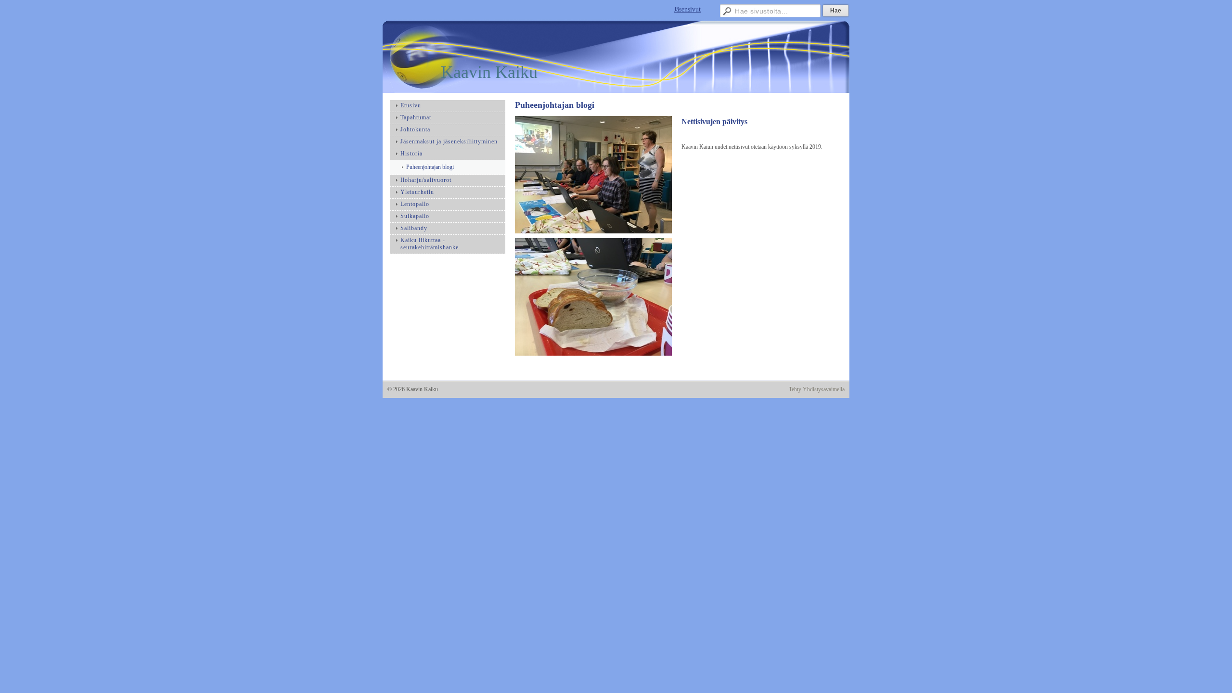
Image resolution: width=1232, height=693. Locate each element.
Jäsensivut (687, 9)
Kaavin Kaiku (489, 72)
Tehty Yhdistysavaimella (817, 389)
